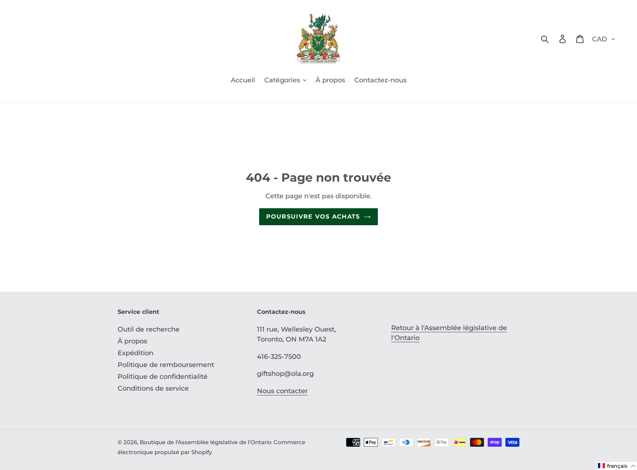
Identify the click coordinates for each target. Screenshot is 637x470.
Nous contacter (282, 391)
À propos (132, 341)
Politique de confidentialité (163, 377)
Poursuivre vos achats (313, 216)
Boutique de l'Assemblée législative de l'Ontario (206, 442)
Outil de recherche (149, 329)
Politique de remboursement (166, 365)
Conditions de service (153, 388)
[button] (617, 466)
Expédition (135, 353)
